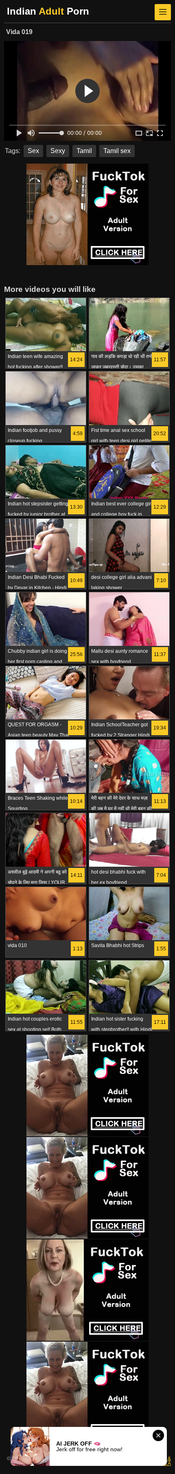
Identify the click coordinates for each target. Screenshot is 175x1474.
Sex (33, 150)
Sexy (57, 150)
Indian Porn (48, 11)
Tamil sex (117, 150)
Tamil (84, 150)
